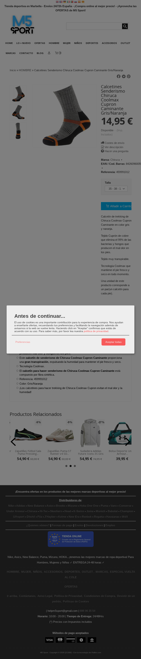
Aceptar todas (113, 341)
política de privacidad (96, 331)
